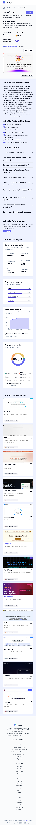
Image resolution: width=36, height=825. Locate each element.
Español (20, 820)
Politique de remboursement (19, 752)
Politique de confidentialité (19, 749)
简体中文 (21, 823)
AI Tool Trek (19, 809)
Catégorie (19, 783)
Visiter (29, 12)
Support (19, 759)
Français (25, 820)
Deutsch (15, 820)
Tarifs (19, 788)
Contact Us (19, 756)
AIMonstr (19, 802)
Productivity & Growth (13, 7)
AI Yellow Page (19, 805)
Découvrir (19, 781)
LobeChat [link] (24, 7)
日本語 (10, 820)
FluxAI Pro (19, 769)
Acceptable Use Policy (19, 754)
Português (10, 823)
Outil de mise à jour (27, 75)
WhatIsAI (19, 800)
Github (19, 790)
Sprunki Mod (19, 771)
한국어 (30, 820)
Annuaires (19, 766)
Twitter (19, 792)
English (6, 820)
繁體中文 (26, 823)
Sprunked (19, 773)
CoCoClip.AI (19, 807)
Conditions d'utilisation (19, 747)
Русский (16, 823)
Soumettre (19, 785)
